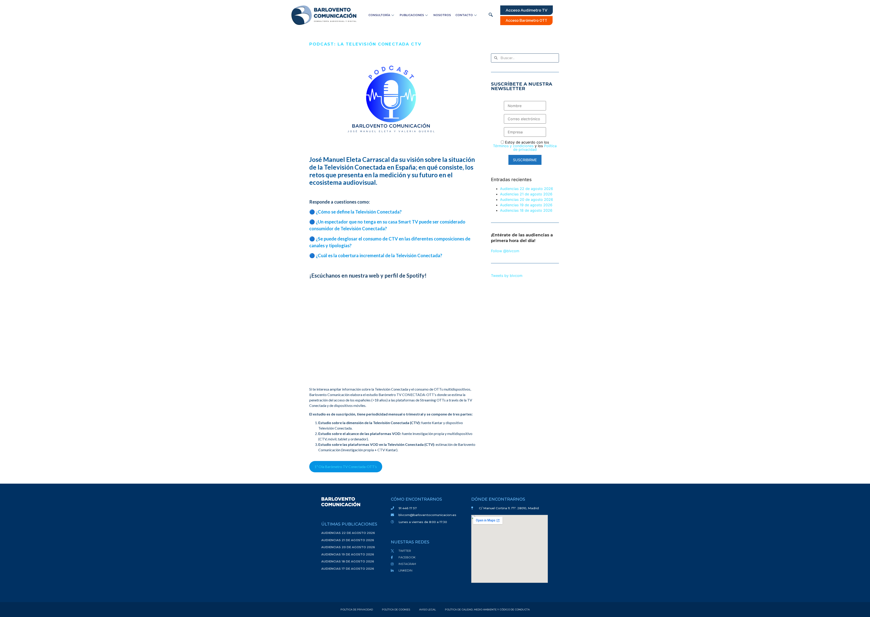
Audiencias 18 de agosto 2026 (526, 210)
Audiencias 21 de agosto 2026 (526, 194)
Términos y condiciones (513, 146)
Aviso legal (427, 609)
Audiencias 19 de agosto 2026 (526, 205)
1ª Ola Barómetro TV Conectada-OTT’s (345, 466)
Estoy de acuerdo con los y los (525, 145)
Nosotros (442, 15)
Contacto (464, 15)
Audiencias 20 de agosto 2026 (526, 199)
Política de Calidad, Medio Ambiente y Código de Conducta (487, 609)
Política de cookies (396, 609)
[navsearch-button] (490, 15)
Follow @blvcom (505, 251)
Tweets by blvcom (506, 275)
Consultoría (379, 15)
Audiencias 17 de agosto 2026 (347, 568)
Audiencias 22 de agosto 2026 (526, 188)
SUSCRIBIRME (525, 160)
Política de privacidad (535, 148)
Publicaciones (412, 15)
